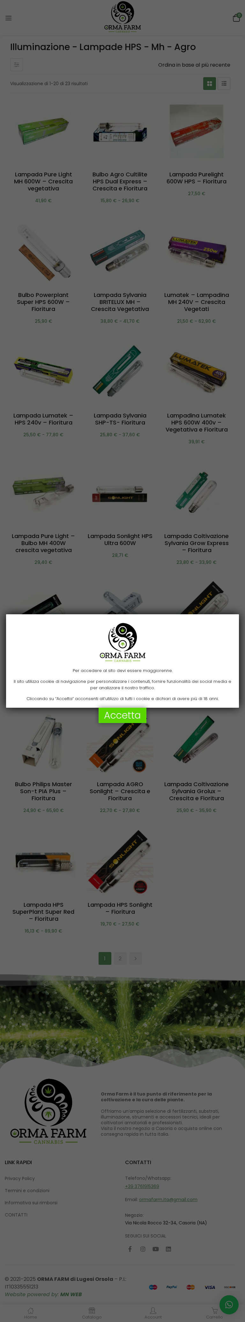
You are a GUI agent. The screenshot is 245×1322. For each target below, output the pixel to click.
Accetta (122, 715)
